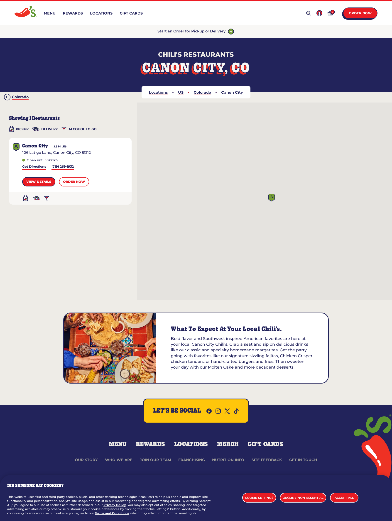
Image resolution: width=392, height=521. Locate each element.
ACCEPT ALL (344, 497)
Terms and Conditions (112, 513)
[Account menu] (319, 13)
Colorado (202, 92)
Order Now (360, 13)
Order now (74, 182)
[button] (271, 198)
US (181, 92)
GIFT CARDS (265, 444)
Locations (158, 92)
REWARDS (150, 444)
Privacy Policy (114, 505)
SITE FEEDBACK (267, 460)
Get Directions (34, 167)
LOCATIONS (191, 444)
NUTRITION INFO (228, 460)
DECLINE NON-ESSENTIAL (303, 497)
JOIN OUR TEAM (155, 460)
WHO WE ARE (118, 460)
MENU (118, 444)
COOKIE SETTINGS (259, 497)
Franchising (191, 460)
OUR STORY (86, 460)
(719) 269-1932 (62, 167)
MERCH (228, 444)
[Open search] (308, 13)
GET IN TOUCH (303, 460)
